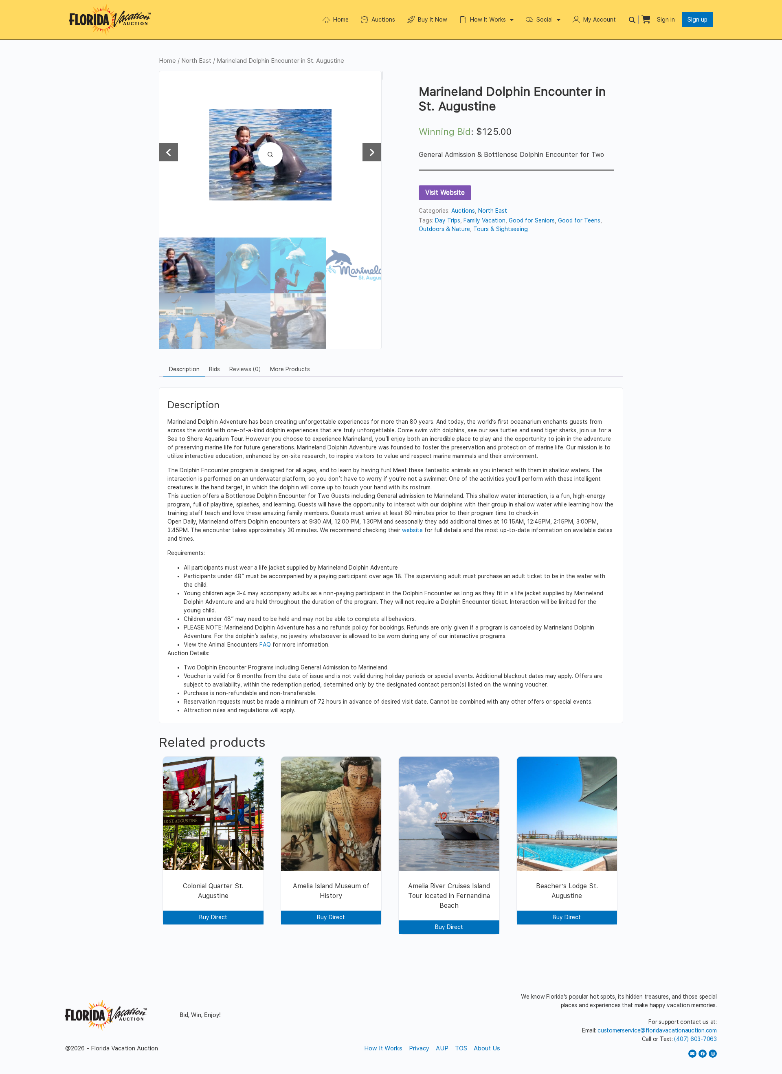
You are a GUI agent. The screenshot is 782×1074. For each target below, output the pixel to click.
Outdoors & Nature (444, 229)
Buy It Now (432, 19)
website (412, 530)
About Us (487, 1048)
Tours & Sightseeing (500, 229)
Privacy (419, 1048)
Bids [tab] (214, 369)
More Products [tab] (290, 369)
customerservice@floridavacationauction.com (657, 1030)
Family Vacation (484, 220)
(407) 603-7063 (695, 1039)
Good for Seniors (532, 220)
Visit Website (445, 192)
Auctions (383, 19)
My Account (599, 19)
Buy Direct (213, 917)
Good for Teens (579, 220)
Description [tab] (184, 369)
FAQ (265, 644)
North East (196, 60)
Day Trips (447, 220)
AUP (442, 1048)
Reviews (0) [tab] (245, 369)
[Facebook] (703, 1054)
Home (341, 19)
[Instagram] (713, 1054)
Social (544, 19)
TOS (461, 1048)
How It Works (488, 19)
